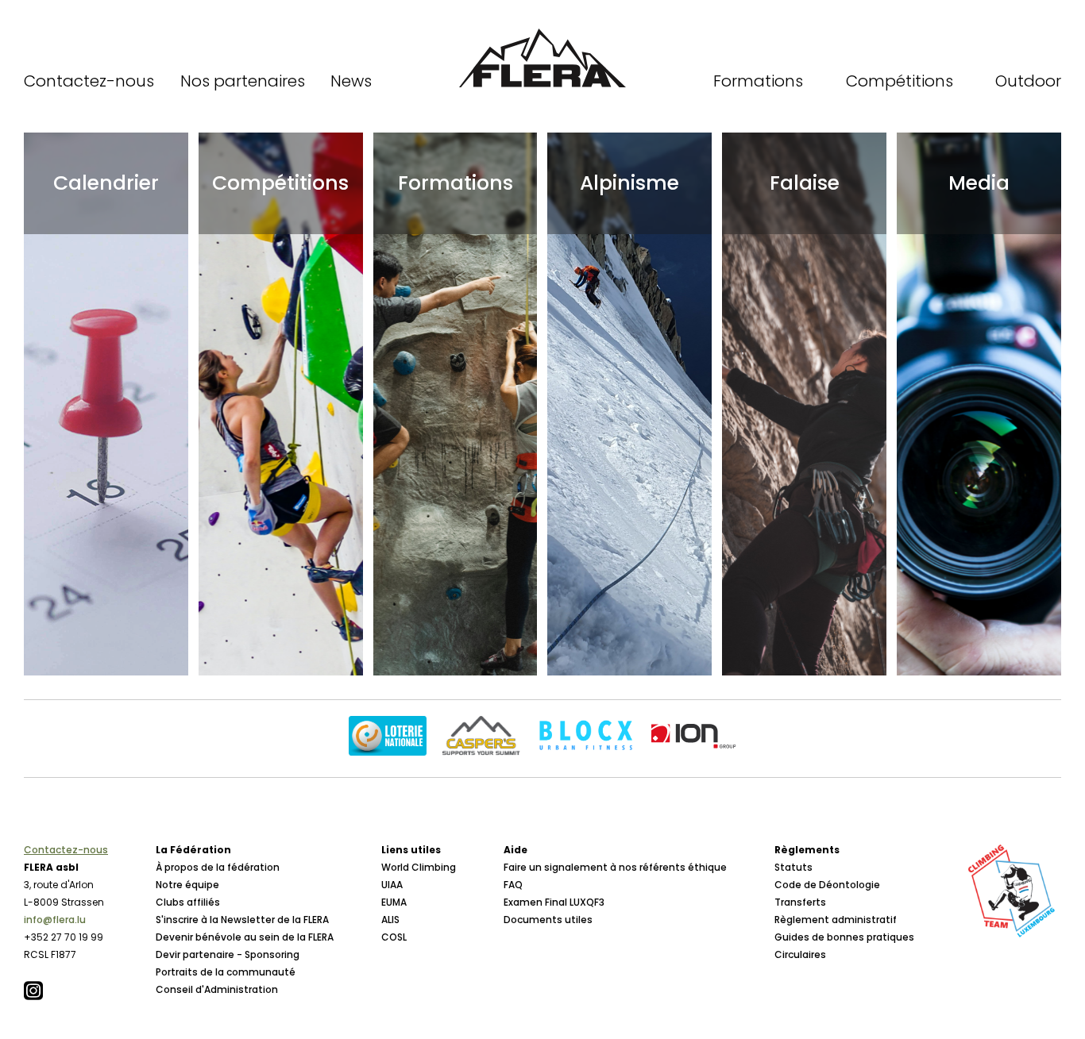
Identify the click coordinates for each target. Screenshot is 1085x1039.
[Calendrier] (106, 404)
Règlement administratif (835, 919)
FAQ (513, 884)
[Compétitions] (281, 404)
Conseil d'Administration (217, 989)
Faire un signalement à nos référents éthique (615, 867)
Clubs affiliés (188, 902)
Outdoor (1028, 81)
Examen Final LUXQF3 (554, 902)
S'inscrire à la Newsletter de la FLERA (242, 919)
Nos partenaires (242, 81)
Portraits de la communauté (225, 972)
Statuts (793, 867)
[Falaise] (804, 404)
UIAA (392, 884)
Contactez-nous (89, 81)
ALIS (390, 919)
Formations (758, 81)
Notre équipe (187, 884)
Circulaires (800, 954)
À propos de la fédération (218, 867)
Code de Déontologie (827, 884)
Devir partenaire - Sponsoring (227, 954)
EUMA (394, 902)
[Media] (979, 404)
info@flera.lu (55, 919)
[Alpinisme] (629, 404)
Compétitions (899, 81)
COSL (394, 937)
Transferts (800, 902)
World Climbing (418, 867)
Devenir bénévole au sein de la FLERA (245, 937)
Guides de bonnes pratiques (844, 937)
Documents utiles (548, 919)
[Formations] (455, 404)
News (351, 81)
